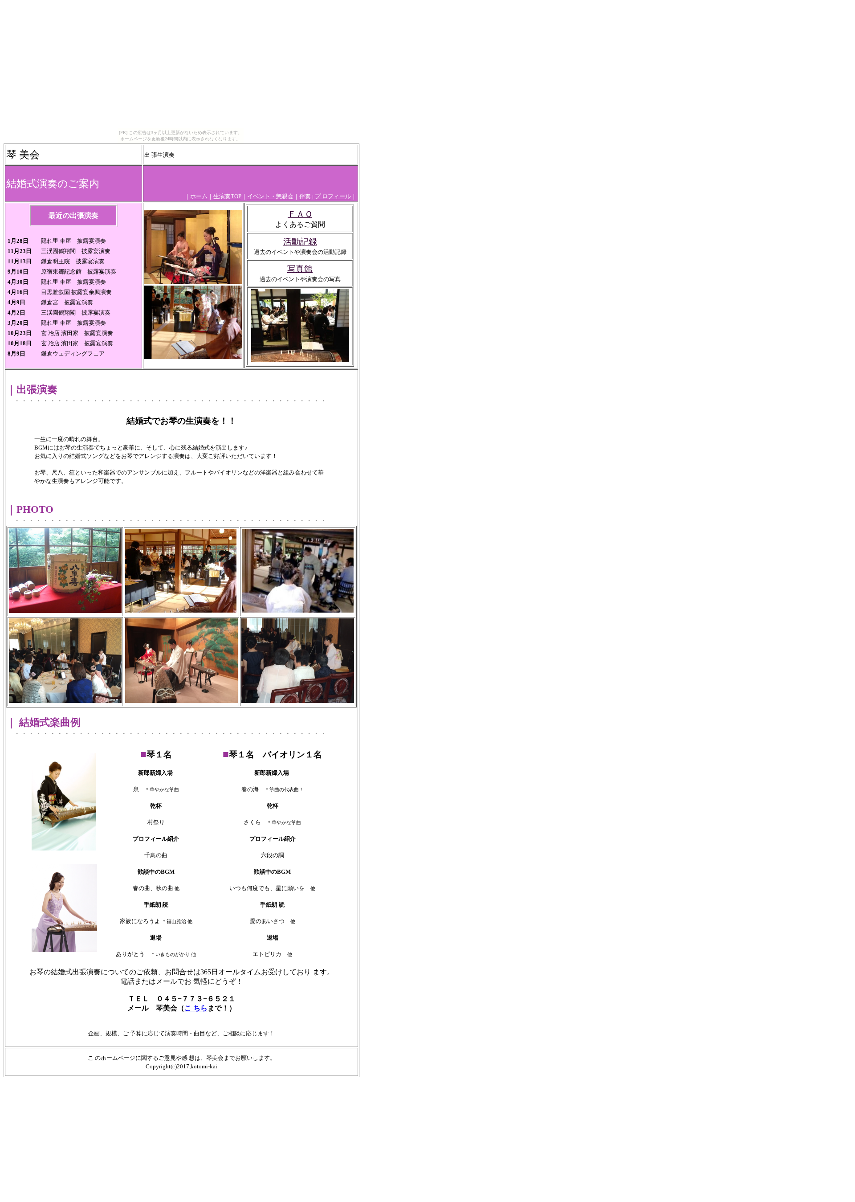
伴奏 (305, 196)
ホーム (199, 196)
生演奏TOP (227, 196)
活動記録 (300, 241)
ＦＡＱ (300, 214)
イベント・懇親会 (270, 196)
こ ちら (196, 1008)
